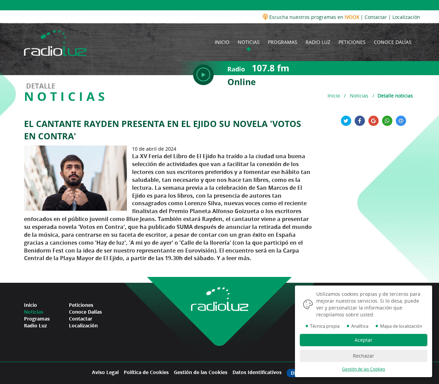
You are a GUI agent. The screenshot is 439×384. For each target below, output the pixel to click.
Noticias (359, 95)
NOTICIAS (249, 42)
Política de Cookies (146, 372)
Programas (37, 318)
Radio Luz (35, 325)
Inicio (334, 95)
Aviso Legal (105, 372)
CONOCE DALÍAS (393, 42)
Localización (406, 17)
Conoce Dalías (85, 312)
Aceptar (363, 340)
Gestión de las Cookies (200, 372)
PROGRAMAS (282, 42)
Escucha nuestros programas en (313, 17)
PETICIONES (352, 42)
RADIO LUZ (318, 42)
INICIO (222, 42)
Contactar (376, 17)
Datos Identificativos (257, 372)
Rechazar (363, 355)
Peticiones (81, 305)
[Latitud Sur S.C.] (55, 41)
